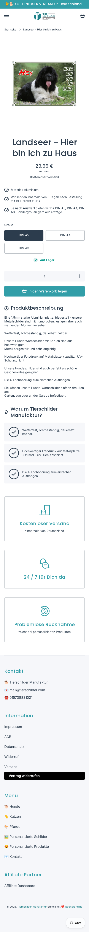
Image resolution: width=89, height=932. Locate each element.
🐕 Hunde (12, 806)
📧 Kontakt (13, 856)
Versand (10, 767)
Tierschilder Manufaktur (32, 906)
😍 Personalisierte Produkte (26, 846)
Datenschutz (14, 746)
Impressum (13, 726)
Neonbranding (73, 906)
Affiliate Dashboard (19, 886)
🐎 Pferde (12, 826)
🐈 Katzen (12, 816)
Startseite (10, 29)
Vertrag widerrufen (24, 776)
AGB (7, 737)
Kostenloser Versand (44, 177)
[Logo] (44, 16)
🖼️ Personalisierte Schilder (25, 836)
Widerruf (11, 756)
